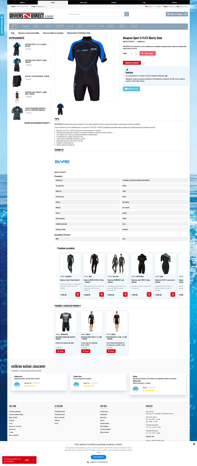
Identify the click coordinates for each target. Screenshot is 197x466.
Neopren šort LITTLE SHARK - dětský (36, 45)
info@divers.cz (41, 6)
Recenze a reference (15, 426)
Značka (139, 41)
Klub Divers (12, 429)
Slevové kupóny (104, 423)
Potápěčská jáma (60, 414)
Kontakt (149, 406)
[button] (98, 462)
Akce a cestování (59, 417)
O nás (144, 2)
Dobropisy (103, 417)
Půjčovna (57, 420)
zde (166, 75)
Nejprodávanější (16, 37)
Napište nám (150, 436)
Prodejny (113, 2)
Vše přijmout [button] (98, 457)
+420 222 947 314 (22, 6)
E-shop (53, 2)
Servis (56, 423)
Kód (124, 41)
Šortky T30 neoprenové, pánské (37, 76)
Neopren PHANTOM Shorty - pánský (66, 338)
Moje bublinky (104, 426)
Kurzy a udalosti (13, 435)
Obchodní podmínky (15, 411)
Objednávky (103, 414)
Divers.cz (22, 2)
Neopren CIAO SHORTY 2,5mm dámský (35, 61)
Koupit (60, 351)
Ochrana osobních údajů (16, 414)
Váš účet (103, 406)
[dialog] (98, 453)
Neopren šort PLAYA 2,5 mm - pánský (116, 338)
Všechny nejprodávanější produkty (37, 123)
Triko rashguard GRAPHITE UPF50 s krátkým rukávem (35, 109)
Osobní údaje (104, 411)
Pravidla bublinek (105, 429)
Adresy (102, 420)
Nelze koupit (147, 53)
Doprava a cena (131, 89)
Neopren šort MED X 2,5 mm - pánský (91, 338)
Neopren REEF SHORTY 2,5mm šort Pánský (35, 93)
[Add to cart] (77, 294)
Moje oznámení (104, 432)
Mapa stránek (13, 417)
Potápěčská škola (60, 411)
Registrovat (184, 6)
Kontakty (174, 2)
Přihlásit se (172, 6)
